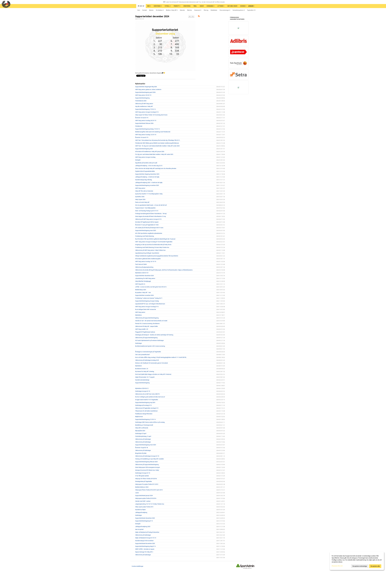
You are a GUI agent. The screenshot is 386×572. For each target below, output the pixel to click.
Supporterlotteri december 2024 (152, 16)
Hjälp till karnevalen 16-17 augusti (145, 377)
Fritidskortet (138, 126)
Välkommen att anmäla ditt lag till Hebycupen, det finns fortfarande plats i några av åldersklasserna (163, 270)
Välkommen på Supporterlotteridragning (147, 318)
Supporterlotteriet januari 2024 (144, 495)
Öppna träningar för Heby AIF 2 (144, 552)
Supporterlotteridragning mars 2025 (145, 230)
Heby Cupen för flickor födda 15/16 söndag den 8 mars (151, 115)
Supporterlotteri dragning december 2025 (147, 174)
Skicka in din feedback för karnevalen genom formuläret (151, 363)
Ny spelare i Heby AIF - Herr (143, 292)
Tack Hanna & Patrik (141, 264)
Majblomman (139, 416)
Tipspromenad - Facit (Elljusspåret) (145, 208)
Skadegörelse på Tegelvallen (143, 481)
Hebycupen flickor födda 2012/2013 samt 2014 (149, 490)
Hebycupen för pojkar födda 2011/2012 (146, 484)
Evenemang (210, 6)
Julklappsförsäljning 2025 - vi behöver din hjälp (148, 182)
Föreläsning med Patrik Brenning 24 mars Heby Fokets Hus (152, 247)
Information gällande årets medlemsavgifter (148, 258)
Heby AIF (141, 6)
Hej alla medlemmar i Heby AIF (144, 106)
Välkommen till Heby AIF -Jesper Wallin (146, 326)
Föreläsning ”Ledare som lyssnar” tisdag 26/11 (148, 298)
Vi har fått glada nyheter (142, 476)
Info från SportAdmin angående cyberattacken (148, 233)
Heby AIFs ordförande (141, 428)
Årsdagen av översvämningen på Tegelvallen (148, 351)
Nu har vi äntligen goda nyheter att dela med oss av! (150, 397)
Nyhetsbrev (138, 315)
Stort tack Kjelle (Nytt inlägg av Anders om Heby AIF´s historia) (153, 374)
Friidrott (176, 6)
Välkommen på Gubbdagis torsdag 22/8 (147, 360)
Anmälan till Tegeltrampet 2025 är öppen (147, 222)
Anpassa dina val (337, 566)
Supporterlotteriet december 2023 (145, 518)
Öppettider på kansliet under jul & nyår (146, 163)
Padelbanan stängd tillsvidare (143, 413)
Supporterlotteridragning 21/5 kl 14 (145, 419)
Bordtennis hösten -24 (141, 368)
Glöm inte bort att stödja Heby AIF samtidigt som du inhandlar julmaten (155, 168)
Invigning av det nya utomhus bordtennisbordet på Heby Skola (153, 244)
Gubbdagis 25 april (140, 433)
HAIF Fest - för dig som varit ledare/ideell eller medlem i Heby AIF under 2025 (157, 146)
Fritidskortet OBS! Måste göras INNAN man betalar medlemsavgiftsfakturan (157, 143)
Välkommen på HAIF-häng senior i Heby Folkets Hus (150, 250)
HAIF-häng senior (140, 188)
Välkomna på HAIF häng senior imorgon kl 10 (148, 219)
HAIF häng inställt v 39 (141, 329)
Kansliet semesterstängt (142, 380)
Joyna (137, 492)
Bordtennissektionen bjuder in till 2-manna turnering (150, 346)
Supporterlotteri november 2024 (144, 295)
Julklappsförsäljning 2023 (142, 526)
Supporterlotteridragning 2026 (144, 148)
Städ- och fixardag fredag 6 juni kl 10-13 (146, 210)
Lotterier (220, 6)
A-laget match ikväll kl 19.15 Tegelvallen (146, 399)
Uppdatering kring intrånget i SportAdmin (147, 253)
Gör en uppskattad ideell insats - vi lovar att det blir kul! (151, 205)
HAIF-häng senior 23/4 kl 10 (143, 95)
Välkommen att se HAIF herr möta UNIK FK (147, 394)
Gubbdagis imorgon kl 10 (142, 391)
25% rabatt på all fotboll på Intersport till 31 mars (149, 227)
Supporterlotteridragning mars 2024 (145, 445)
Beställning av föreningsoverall (144, 425)
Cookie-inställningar (137, 566)
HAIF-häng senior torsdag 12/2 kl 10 (145, 134)
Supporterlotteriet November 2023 (145, 543)
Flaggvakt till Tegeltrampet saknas (145, 332)
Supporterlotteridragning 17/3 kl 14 (145, 109)
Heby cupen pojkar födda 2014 (144, 507)
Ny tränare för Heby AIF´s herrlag (144, 371)
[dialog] (357, 561)
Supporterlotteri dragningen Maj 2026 (146, 86)
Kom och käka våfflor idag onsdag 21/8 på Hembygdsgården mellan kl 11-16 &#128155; (160, 357)
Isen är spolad (139, 529)
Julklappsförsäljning (141, 512)
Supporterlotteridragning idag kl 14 (145, 546)
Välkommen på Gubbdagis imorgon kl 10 (147, 456)
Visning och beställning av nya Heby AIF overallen (149, 459)
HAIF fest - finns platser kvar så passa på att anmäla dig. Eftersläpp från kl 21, (157, 140)
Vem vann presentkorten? (142, 354)
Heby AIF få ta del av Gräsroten (144, 191)
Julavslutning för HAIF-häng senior (145, 278)
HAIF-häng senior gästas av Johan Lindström (148, 89)
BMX (148, 6)
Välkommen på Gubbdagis (143, 439)
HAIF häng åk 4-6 (140, 284)
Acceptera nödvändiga (360, 566)
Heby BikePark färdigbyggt (143, 281)
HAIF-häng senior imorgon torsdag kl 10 (146, 112)
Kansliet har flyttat (140, 509)
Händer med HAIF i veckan (142, 501)
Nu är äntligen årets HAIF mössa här (145, 309)
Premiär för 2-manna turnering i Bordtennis (147, 323)
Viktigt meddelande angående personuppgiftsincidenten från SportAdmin (156, 256)
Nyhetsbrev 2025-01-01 (141, 273)
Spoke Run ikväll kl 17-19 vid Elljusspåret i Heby (149, 194)
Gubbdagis (138, 343)
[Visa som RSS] (199, 16)
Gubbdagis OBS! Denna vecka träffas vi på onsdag (150, 422)
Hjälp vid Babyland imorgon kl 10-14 (145, 538)
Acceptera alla (375, 566)
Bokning (242, 6)
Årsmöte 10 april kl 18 (141, 447)
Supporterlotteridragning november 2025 (147, 185)
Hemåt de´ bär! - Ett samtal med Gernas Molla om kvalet (151, 320)
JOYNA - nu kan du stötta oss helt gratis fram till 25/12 (150, 287)
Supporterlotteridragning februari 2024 (146, 461)
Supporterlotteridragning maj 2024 (145, 402)
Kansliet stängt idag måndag (143, 179)
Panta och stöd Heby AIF (142, 202)
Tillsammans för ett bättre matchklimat (146, 411)
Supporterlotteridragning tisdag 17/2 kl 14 (147, 129)
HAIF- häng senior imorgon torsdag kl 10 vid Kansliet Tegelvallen (153, 241)
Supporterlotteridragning (142, 98)
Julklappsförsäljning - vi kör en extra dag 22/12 (148, 165)
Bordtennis (157, 6)
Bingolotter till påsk (140, 453)
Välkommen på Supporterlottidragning (146, 337)
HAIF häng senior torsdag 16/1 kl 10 (145, 261)
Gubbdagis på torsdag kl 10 (143, 405)
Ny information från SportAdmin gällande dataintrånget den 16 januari (155, 239)
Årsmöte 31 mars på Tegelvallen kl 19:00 (146, 225)
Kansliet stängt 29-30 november (144, 540)
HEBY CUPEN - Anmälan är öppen (144, 549)
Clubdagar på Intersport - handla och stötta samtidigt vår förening (154, 335)
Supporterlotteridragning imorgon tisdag (147, 301)
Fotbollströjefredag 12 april (143, 436)
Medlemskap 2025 (140, 289)
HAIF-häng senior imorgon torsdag (145, 157)
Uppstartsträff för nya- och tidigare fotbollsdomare (150, 304)
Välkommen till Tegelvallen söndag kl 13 (146, 408)
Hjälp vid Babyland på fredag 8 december (147, 532)
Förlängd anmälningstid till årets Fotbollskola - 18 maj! (151, 213)
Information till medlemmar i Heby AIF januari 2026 (149, 151)
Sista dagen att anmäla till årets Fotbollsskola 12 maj (150, 216)
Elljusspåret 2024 (140, 430)
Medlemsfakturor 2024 (141, 487)
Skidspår (137, 160)
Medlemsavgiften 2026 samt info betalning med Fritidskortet (152, 132)
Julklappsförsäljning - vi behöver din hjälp (147, 177)
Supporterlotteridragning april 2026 (145, 92)
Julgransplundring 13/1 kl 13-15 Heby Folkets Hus (149, 504)
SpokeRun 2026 (139, 196)
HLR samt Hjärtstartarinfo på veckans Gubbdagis (149, 340)
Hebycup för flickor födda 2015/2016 (146, 478)
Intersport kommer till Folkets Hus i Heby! (147, 470)
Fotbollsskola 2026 (140, 101)
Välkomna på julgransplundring (144, 267)
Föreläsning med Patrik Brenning (144, 236)
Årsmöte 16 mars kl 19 (141, 117)
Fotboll (167, 6)
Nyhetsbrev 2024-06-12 (141, 388)
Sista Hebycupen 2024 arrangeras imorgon (147, 467)
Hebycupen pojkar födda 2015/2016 (145, 498)
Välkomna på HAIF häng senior (144, 103)
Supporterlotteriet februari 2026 (144, 123)
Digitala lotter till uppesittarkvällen (145, 171)
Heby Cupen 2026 (140, 199)
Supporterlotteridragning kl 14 (144, 521)
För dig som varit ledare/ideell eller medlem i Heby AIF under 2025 (154, 154)
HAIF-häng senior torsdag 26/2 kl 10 (145, 120)
